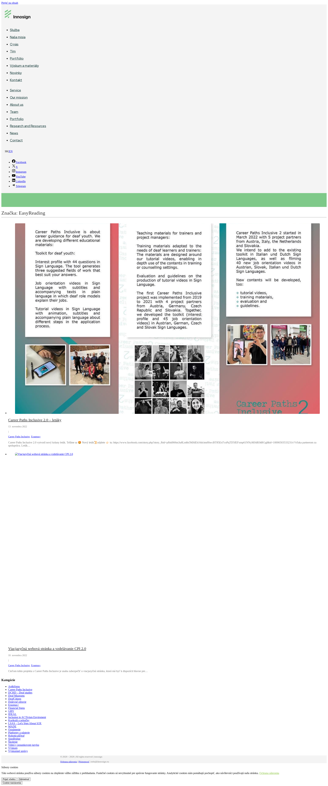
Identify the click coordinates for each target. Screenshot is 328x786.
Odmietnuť (24, 779)
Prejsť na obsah (9, 2)
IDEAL (12, 714)
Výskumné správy (18, 751)
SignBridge (14, 738)
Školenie (13, 741)
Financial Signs (16, 708)
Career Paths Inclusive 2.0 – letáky (34, 420)
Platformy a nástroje (19, 732)
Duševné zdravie (17, 701)
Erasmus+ (36, 436)
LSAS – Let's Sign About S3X (25, 723)
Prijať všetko (9, 779)
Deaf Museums (16, 695)
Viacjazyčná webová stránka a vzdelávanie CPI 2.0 (47, 648)
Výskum (12, 748)
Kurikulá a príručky (18, 720)
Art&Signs (14, 686)
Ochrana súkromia (68, 761)
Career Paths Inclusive (19, 436)
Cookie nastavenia (12, 783)
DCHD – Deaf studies (20, 692)
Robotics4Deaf (16, 735)
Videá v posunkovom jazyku (23, 744)
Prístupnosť (84, 761)
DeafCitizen (14, 698)
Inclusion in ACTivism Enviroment (27, 717)
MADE (12, 726)
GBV (11, 711)
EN (11, 151)
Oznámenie (14, 729)
